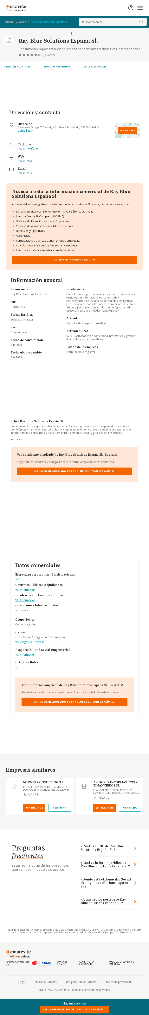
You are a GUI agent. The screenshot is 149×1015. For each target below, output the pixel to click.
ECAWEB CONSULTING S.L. (43, 782)
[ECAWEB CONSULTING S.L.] (14, 786)
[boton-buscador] (141, 22)
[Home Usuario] (131, 8)
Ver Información (25, 590)
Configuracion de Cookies (80, 982)
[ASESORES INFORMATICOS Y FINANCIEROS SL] (84, 786)
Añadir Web (25, 160)
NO (17, 579)
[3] (28, 55)
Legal (21, 982)
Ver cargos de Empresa (29, 642)
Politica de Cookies (45, 982)
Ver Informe (34, 807)
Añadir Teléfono (28, 148)
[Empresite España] (17, 8)
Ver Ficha (59, 807)
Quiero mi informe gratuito (74, 259)
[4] (32, 55)
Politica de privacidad (117, 982)
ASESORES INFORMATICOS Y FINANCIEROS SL (115, 784)
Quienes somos (62, 963)
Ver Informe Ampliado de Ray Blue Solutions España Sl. (74, 471)
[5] (36, 55)
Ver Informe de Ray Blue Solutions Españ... (74, 1009)
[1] (21, 55)
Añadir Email (25, 172)
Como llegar (25, 130)
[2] (24, 55)
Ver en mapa (127, 130)
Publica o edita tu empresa (121, 963)
